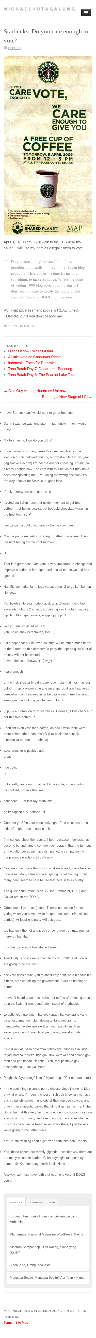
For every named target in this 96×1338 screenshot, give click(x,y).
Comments (36, 1202)
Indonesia (15, 325)
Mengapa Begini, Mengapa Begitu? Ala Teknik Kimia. (47, 1277)
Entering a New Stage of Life (67, 397)
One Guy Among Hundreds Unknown (36, 391)
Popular (16, 1202)
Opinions (14, 48)
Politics (30, 325)
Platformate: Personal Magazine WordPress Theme (46, 1234)
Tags (52, 1202)
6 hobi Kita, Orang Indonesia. (30, 1265)
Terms (8, 1322)
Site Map (21, 1322)
